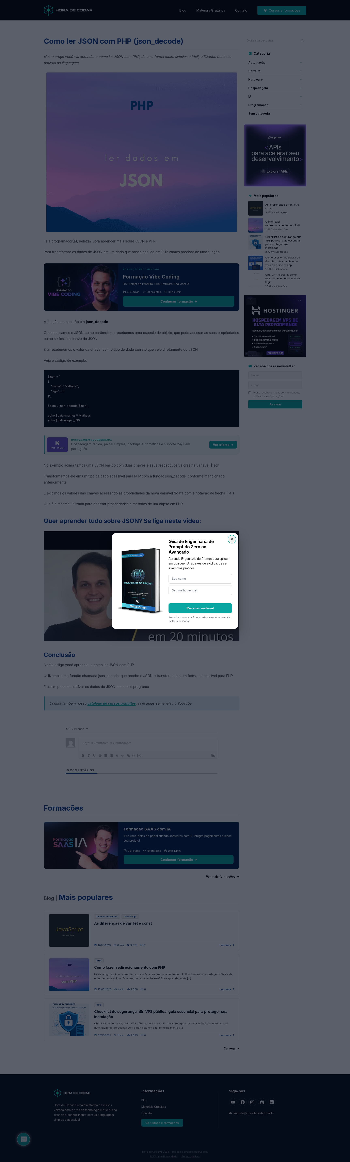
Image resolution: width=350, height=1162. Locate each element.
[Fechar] (231, 539)
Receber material (200, 608)
